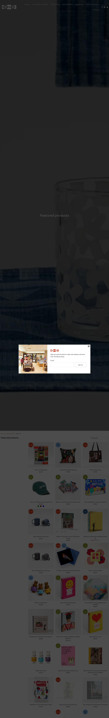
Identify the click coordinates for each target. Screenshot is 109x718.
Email (52, 360)
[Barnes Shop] (54, 351)
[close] (89, 346)
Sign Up (80, 365)
